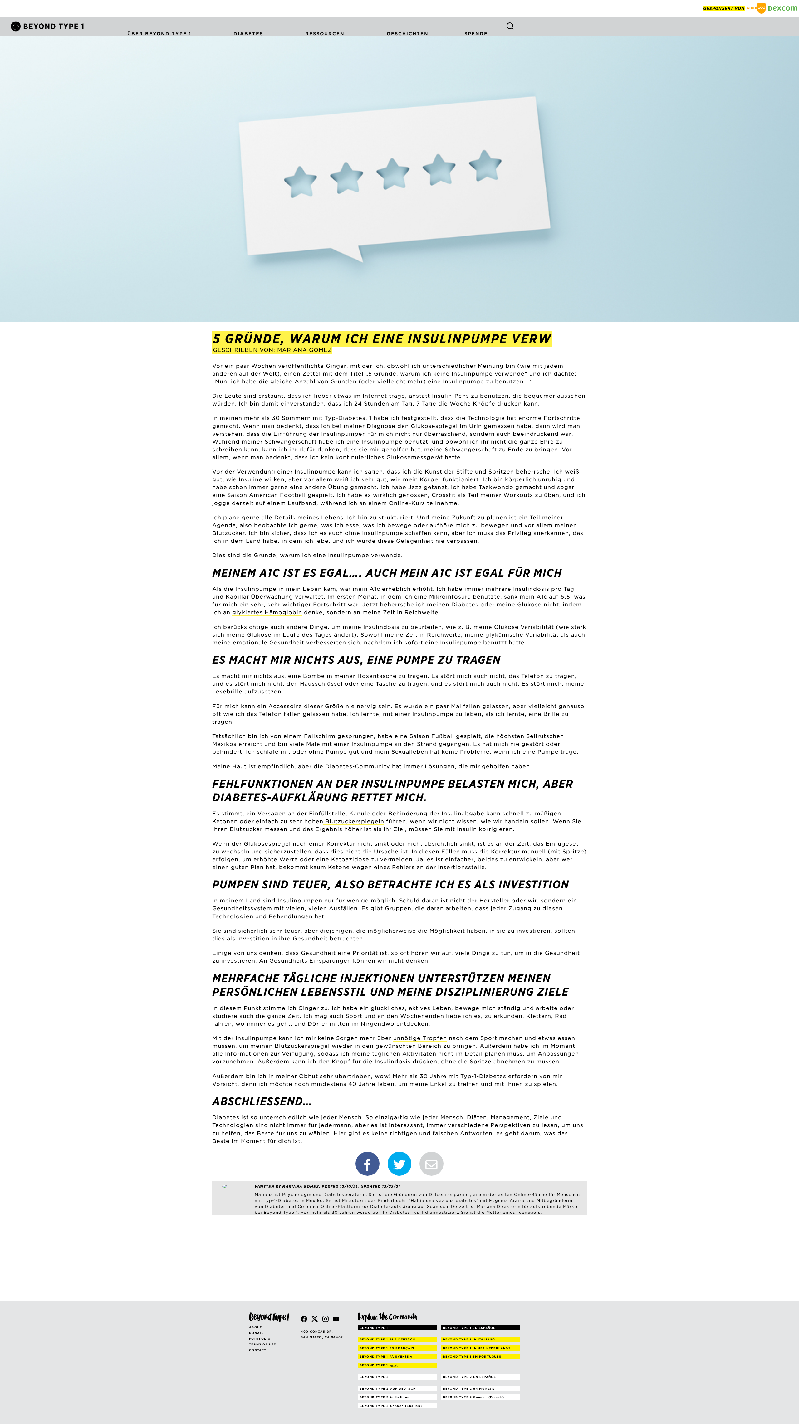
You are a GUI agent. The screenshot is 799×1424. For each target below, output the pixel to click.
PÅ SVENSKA (386, 1356)
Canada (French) (473, 1397)
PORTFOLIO (260, 1338)
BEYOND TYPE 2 (374, 1376)
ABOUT (255, 1327)
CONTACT (257, 1350)
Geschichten (408, 33)
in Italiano (384, 1397)
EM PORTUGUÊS (472, 1356)
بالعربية (379, 1365)
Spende (476, 33)
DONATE (256, 1332)
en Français (469, 1388)
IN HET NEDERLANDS (477, 1348)
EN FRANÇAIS (387, 1348)
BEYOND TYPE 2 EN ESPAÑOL (469, 1376)
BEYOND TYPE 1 (374, 1327)
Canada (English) (391, 1405)
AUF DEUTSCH (387, 1339)
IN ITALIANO (469, 1339)
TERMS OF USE (262, 1344)
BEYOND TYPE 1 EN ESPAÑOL (469, 1327)
